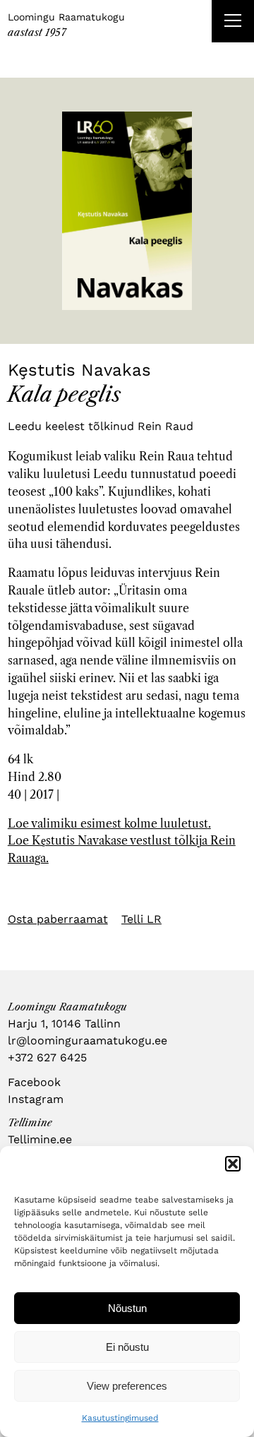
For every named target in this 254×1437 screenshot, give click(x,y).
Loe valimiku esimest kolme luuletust (108, 823)
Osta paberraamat (58, 919)
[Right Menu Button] (232, 22)
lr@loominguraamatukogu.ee (87, 1040)
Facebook (34, 1082)
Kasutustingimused (120, 1418)
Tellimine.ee (40, 1139)
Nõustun (127, 1308)
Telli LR (141, 919)
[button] (233, 1164)
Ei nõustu (127, 1347)
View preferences (127, 1386)
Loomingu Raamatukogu (66, 17)
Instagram (36, 1099)
